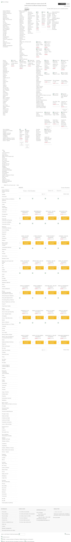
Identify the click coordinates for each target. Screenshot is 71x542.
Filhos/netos (22, 49)
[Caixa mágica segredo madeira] (64, 76)
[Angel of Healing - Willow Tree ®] (25, 254)
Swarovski (30, 17)
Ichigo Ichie (38, 71)
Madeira (29, 22)
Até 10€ (4, 34)
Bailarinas (22, 22)
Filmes (4, 83)
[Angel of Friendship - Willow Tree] (63, 278)
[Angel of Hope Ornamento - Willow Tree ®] (25, 229)
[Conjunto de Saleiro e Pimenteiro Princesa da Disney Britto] (64, 115)
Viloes (4, 114)
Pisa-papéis (4, 455)
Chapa (37, 79)
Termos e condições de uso (7, 522)
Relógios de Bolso (6, 134)
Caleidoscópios (39, 87)
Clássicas (22, 31)
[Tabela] (22, 191)
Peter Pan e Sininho (6, 350)
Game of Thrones (5, 161)
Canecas (38, 114)
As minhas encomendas (24, 511)
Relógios (4, 131)
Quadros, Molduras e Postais (9, 138)
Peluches (38, 88)
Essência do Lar (6, 28)
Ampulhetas (5, 136)
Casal (21, 50)
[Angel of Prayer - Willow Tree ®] (63, 303)
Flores (21, 56)
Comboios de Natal (40, 103)
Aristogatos (5, 92)
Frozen (4, 103)
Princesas (22, 23)
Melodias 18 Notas (6, 43)
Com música (30, 24)
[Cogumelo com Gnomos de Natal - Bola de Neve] (64, 97)
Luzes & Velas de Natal (41, 107)
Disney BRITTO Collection (7, 293)
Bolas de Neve (6, 18)
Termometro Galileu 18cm (22, 136)
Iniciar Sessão (67, 6)
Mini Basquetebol (48, 80)
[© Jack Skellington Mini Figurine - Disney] (23, 62)
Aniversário (38, 139)
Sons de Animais (39, 75)
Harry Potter (38, 61)
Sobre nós (5, 41)
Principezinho (22, 30)
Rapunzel (4, 344)
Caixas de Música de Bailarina (22, 19)
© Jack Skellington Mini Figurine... (23, 65)
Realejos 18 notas (6, 12)
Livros (21, 14)
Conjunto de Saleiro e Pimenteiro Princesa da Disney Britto (63, 122)
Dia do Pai (38, 135)
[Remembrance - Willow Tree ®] (38, 204)
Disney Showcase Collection (5, 68)
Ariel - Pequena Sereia (6, 313)
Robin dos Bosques (6, 346)
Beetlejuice (38, 70)
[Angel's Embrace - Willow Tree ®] (38, 278)
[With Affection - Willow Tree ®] (63, 204)
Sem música (30, 33)
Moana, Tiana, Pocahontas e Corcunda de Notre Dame (8, 337)
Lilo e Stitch (5, 105)
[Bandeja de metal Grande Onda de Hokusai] (48, 115)
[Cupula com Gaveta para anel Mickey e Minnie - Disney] (48, 132)
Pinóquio (38, 77)
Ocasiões (5, 33)
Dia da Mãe (38, 134)
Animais (21, 25)
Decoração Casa (39, 116)
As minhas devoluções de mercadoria (27, 513)
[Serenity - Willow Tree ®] (39, 42)
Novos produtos (5, 513)
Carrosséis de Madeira (6, 222)
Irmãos (21, 48)
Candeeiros (5, 135)
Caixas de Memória (23, 59)
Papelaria (5, 30)
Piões (37, 76)
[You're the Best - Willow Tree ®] (50, 229)
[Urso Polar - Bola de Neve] (56, 97)
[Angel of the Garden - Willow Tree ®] (38, 328)
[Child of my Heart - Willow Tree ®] (39, 50)
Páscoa (37, 133)
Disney (4, 22)
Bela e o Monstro (6, 97)
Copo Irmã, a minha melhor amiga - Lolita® (56, 121)
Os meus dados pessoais (24, 520)
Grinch (37, 67)
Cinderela (5, 101)
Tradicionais (38, 74)
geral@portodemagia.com (44, 520)
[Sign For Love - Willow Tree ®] (50, 278)
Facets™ (5, 80)
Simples (21, 15)
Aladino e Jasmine (5, 309)
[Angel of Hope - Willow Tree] (25, 328)
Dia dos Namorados (6, 481)
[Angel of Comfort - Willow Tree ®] (63, 254)
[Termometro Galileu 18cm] (22, 131)
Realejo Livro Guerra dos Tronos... (55, 65)
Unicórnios (22, 29)
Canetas (3, 457)
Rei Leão (4, 348)
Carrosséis (5, 15)
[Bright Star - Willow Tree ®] (38, 254)
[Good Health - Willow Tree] (50, 328)
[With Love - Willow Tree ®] (50, 204)
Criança (29, 19)
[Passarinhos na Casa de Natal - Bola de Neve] (49, 15)
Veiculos (38, 85)
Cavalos (29, 25)
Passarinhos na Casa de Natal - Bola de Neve (49, 22)
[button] (23, 10)
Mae (20, 44)
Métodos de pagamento (7, 45)
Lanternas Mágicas (7, 24)
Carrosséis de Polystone (7, 220)
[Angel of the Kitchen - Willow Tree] (38, 303)
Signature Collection (24, 55)
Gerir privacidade (56, 517)
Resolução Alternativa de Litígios (8, 530)
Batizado (38, 138)
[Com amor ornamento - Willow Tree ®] (63, 328)
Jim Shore (5, 23)
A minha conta (22, 508)
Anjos (29, 30)
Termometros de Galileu (7, 130)
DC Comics (38, 62)
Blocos (3, 459)
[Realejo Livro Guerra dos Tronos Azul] (56, 62)
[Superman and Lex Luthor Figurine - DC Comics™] (64, 62)
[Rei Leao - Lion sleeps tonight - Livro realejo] (38, 15)
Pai (20, 45)
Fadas (21, 24)
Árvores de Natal (39, 97)
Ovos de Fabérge (31, 15)
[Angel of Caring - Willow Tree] (50, 303)
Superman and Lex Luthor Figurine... (64, 67)
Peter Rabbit (22, 26)
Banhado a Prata (5, 258)
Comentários (5, 46)
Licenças (5, 31)
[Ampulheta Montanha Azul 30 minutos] (27, 132)
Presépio (21, 53)
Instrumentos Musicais (6, 227)
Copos (37, 113)
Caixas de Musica (6, 10)
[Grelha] (19, 191)
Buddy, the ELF (39, 69)
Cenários (4, 368)
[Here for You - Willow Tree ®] (48, 42)
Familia (21, 43)
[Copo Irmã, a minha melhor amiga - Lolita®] (56, 115)
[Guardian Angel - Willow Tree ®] (25, 204)
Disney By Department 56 (7, 297)
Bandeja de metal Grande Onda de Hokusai (48, 121)
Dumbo (4, 102)
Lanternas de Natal (40, 105)
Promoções (4, 511)
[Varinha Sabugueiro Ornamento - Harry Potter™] (48, 62)
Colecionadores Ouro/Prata (7, 502)
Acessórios (22, 17)
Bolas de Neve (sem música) (9, 139)
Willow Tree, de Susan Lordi (25, 41)
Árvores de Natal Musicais (41, 100)
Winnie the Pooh (5, 354)
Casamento (38, 140)
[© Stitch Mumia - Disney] (14, 61)
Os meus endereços (23, 518)
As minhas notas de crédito (25, 515)
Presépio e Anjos (39, 101)
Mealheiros (38, 92)
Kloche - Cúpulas (6, 140)
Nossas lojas (4, 518)
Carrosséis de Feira (6, 224)
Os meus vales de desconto (25, 522)
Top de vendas (5, 515)
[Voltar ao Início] (1, 185)
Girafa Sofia (22, 28)
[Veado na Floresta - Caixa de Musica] (44, 14)
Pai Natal (38, 96)
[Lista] (20, 191)
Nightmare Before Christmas (7, 342)
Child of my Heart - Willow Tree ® (39, 54)
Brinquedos (5, 25)
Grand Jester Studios (6, 306)
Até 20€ (4, 35)
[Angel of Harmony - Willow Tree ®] (25, 278)
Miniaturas (5, 17)
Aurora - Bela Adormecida (7, 318)
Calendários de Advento (41, 106)
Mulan (4, 113)
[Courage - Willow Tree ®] (63, 229)
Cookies (4, 44)
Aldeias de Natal (39, 102)
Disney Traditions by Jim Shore (6, 78)
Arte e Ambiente (6, 29)
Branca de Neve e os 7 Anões (8, 324)
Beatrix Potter (39, 66)
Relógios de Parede (7, 133)
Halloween (38, 136)
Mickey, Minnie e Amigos (7, 334)
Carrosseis (38, 82)
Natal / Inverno (6, 26)
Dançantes (30, 20)
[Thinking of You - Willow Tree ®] (25, 303)
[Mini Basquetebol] (48, 76)
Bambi (4, 96)
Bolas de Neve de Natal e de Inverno (43, 95)
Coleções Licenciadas (6, 292)
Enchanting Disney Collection (5, 74)
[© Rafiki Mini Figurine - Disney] (31, 61)
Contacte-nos (4, 520)
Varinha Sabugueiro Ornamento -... (47, 67)
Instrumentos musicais (6, 398)
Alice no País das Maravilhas (8, 311)
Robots (37, 80)
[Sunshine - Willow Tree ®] (50, 254)
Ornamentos (22, 54)
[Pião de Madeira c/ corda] (56, 76)
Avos (21, 46)
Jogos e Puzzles (39, 86)
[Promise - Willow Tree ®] (48, 49)
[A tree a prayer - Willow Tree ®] (38, 229)
